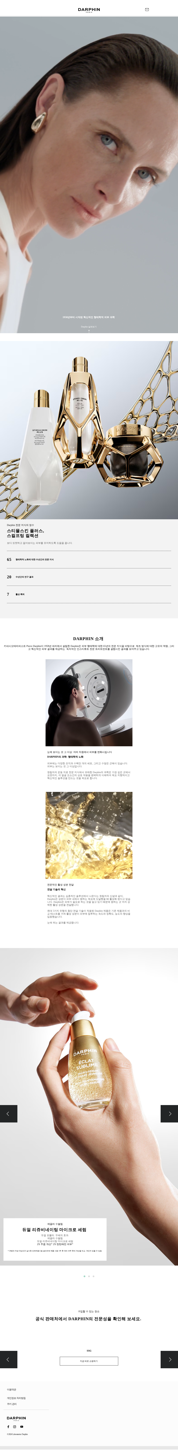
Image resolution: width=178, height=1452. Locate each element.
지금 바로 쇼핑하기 (89, 1361)
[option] (89, 1109)
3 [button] (93, 1276)
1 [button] (84, 1276)
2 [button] (89, 1276)
